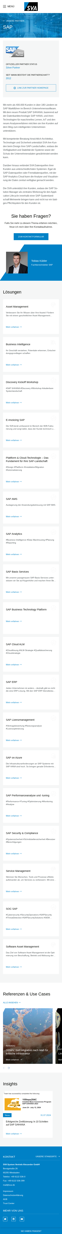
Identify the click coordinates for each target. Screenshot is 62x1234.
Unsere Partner (14, 21)
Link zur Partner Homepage (32, 88)
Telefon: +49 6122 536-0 (14, 1176)
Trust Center (8, 1203)
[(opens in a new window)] (13, 1219)
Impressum (8, 1191)
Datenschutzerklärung (13, 1195)
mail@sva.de (9, 1185)
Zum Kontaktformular (31, 236)
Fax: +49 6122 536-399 (14, 1181)
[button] (8, 1068)
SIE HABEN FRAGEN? (31, 1231)
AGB (5, 1199)
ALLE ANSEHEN (10, 1002)
